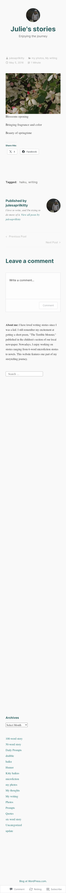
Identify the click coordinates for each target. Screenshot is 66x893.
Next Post (52, 243)
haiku (22, 182)
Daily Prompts (14, 750)
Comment (48, 305)
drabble (10, 756)
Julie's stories (33, 29)
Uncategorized (14, 825)
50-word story (13, 744)
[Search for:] (24, 373)
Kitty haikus (12, 773)
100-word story (14, 738)
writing (32, 182)
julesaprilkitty (16, 58)
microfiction (12, 779)
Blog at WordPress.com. (33, 881)
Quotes (10, 813)
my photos (38, 58)
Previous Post (15, 237)
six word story (13, 819)
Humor (10, 767)
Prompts (10, 808)
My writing (51, 58)
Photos (9, 802)
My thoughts (13, 790)
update (9, 831)
